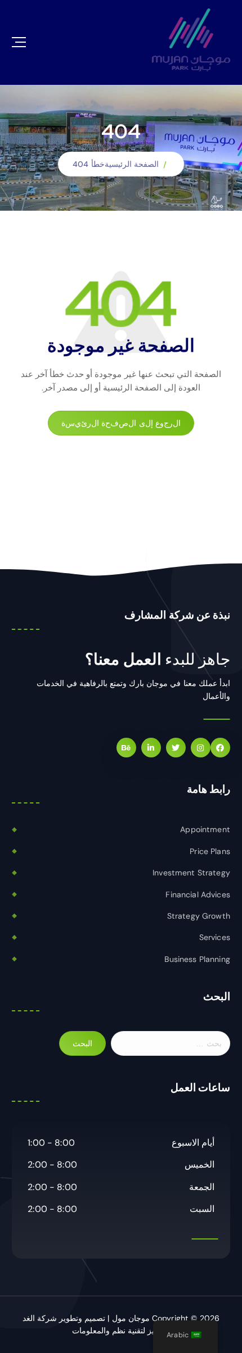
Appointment (205, 829)
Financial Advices (197, 894)
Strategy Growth (198, 916)
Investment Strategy (191, 873)
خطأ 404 (88, 164)
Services (214, 937)
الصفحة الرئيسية (132, 164)
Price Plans (210, 851)
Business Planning (197, 959)
